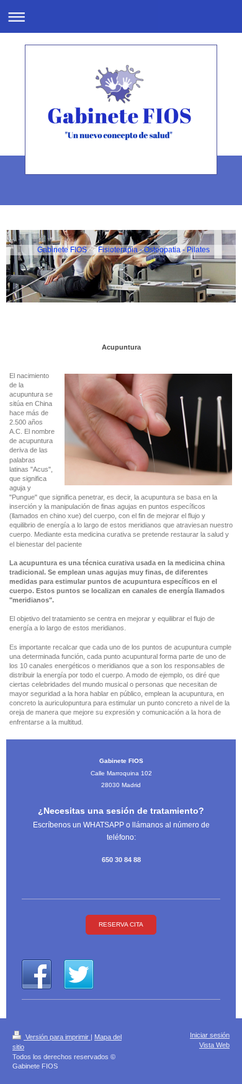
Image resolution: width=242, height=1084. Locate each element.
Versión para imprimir (57, 1037)
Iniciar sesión (210, 1035)
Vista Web (214, 1045)
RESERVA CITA (121, 924)
